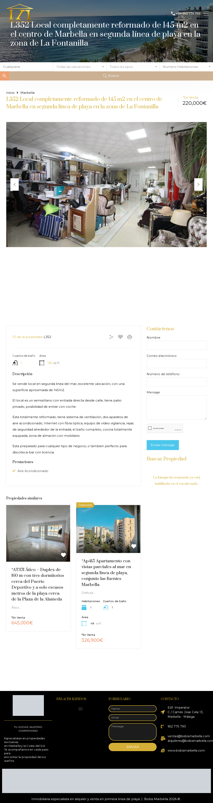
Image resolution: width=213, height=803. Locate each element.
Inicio (10, 93)
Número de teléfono (163, 370)
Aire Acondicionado (32, 468)
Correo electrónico (162, 352)
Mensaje (153, 389)
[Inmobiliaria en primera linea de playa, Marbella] (19, 22)
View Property (38, 547)
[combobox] (79, 66)
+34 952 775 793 (188, 13)
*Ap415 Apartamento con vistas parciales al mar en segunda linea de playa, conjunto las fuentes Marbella (106, 569)
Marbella (27, 93)
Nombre (153, 334)
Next (198, 184)
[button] (80, 708)
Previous (14, 184)
